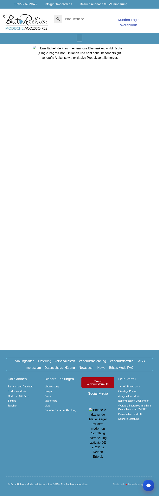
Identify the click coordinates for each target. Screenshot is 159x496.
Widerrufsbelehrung (92, 361)
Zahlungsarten (24, 361)
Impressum (33, 367)
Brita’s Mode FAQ (121, 367)
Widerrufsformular (122, 361)
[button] (79, 38)
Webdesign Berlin (141, 484)
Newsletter (86, 367)
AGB (141, 361)
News (101, 367)
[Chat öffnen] (148, 485)
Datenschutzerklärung (60, 367)
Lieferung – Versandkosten (56, 361)
